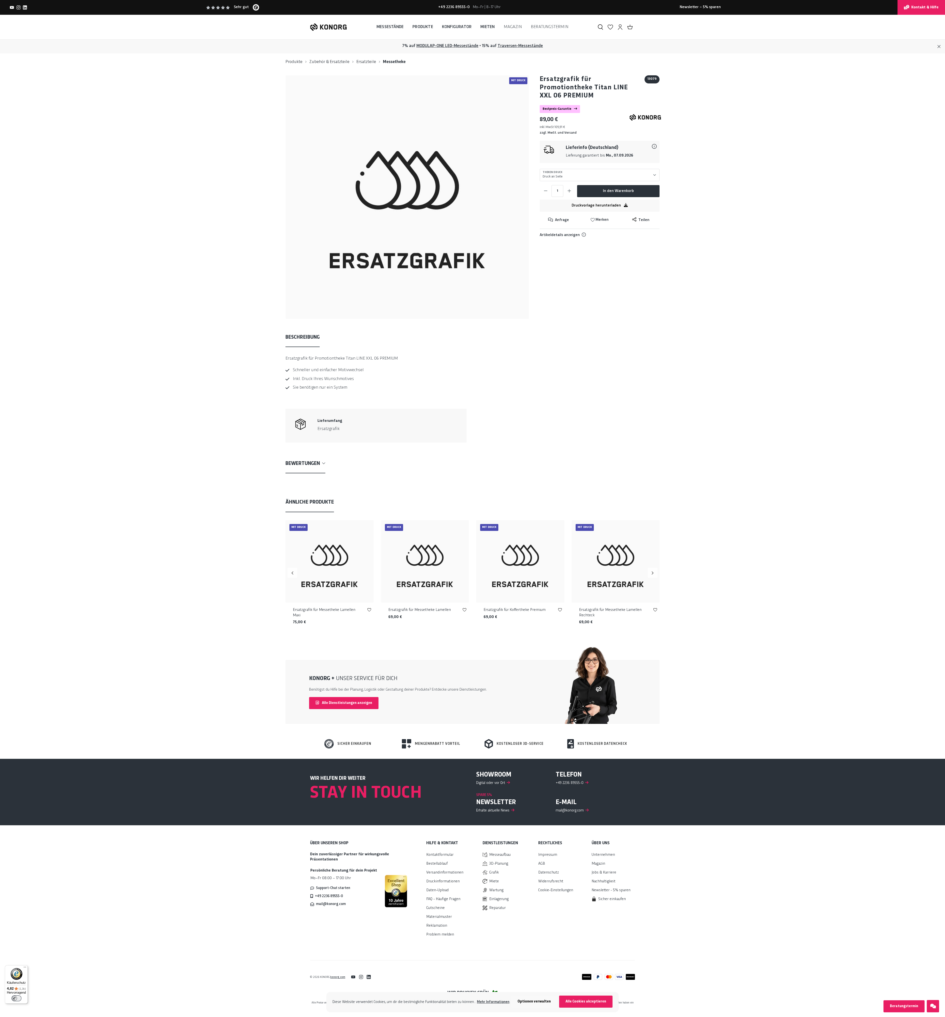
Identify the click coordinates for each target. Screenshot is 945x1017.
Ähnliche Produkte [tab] (309, 502)
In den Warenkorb (618, 191)
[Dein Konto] (620, 27)
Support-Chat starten (333, 888)
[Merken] (369, 611)
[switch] (16, 998)
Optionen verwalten (534, 1001)
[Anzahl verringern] (545, 191)
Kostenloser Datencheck (602, 744)
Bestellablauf (437, 864)
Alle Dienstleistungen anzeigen (346, 703)
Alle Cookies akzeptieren (586, 1001)
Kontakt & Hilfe (925, 7)
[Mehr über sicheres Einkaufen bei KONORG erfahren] (396, 891)
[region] (407, 197)
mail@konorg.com (331, 904)
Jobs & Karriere (604, 872)
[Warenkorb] (630, 27)
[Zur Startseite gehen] (328, 27)
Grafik (494, 872)
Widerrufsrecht (550, 881)
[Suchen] (600, 27)
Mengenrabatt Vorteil (437, 744)
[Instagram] (18, 7)
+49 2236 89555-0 (329, 896)
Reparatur (497, 908)
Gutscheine (435, 908)
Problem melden (440, 935)
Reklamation (436, 926)
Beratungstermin (904, 1006)
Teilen (643, 220)
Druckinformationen (443, 881)
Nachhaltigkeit (603, 881)
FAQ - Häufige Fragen (443, 899)
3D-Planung (498, 864)
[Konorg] (645, 117)
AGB (541, 864)
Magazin (598, 864)
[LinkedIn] (25, 7)
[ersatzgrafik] (407, 196)
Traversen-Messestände (520, 46)
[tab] (302, 337)
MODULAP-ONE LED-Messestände (447, 46)
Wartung (496, 890)
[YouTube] (12, 7)
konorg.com (337, 977)
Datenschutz (548, 872)
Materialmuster (439, 917)
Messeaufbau (500, 855)
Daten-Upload (437, 890)
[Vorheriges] (292, 573)
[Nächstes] (653, 573)
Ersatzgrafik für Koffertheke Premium (515, 610)
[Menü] (25, 968)
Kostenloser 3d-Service (520, 744)
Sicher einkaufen (354, 744)
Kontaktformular (440, 855)
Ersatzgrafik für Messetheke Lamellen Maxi (324, 612)
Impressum (547, 855)
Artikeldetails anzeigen (560, 235)
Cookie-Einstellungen (555, 890)
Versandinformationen (444, 872)
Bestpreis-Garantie (557, 109)
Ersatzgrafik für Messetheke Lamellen (419, 610)
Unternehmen (603, 855)
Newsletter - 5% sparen (611, 890)
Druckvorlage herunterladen (597, 205)
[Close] (939, 46)
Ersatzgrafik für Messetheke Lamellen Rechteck (610, 612)
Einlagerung (499, 899)
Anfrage (561, 220)
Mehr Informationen (493, 1002)
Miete (494, 881)
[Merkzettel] (610, 27)
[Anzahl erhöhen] (569, 191)
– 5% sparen (700, 7)
